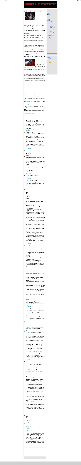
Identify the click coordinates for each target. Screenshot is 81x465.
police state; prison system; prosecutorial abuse (30, 113)
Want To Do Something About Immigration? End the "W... (51, 34)
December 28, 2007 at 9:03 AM (28, 428)
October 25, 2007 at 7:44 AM (28, 329)
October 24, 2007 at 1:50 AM (28, 178)
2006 (48, 50)
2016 (48, 12)
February (50, 48)
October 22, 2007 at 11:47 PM (28, 130)
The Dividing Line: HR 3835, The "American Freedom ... (51, 29)
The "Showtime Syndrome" (51, 32)
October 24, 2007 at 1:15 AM (28, 173)
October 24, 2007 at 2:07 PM (28, 306)
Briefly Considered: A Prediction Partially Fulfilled (51, 31)
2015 (48, 13)
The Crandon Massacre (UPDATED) (50, 37)
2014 (48, 14)
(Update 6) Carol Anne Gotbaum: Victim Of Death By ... (51, 38)
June (49, 45)
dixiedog (26, 131)
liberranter (27, 155)
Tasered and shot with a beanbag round (42, 94)
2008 (48, 19)
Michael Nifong (33, 101)
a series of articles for (27, 69)
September (50, 42)
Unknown (49, 57)
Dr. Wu (27, 75)
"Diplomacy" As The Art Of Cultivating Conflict (51, 26)
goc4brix (26, 422)
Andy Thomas (37, 101)
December (50, 21)
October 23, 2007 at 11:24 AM (28, 154)
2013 (48, 15)
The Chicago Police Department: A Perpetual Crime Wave (51, 39)
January (49, 49)
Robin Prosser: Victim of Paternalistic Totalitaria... (51, 24)
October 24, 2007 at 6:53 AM (28, 243)
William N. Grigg (49, 58)
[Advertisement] (35, 452)
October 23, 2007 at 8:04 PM (28, 163)
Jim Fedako (27, 188)
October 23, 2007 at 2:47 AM (28, 148)
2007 (48, 20)
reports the (40, 37)
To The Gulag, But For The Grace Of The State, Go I (51, 27)
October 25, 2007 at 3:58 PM (28, 359)
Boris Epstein (27, 324)
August (49, 43)
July (49, 44)
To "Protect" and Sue (50, 33)
